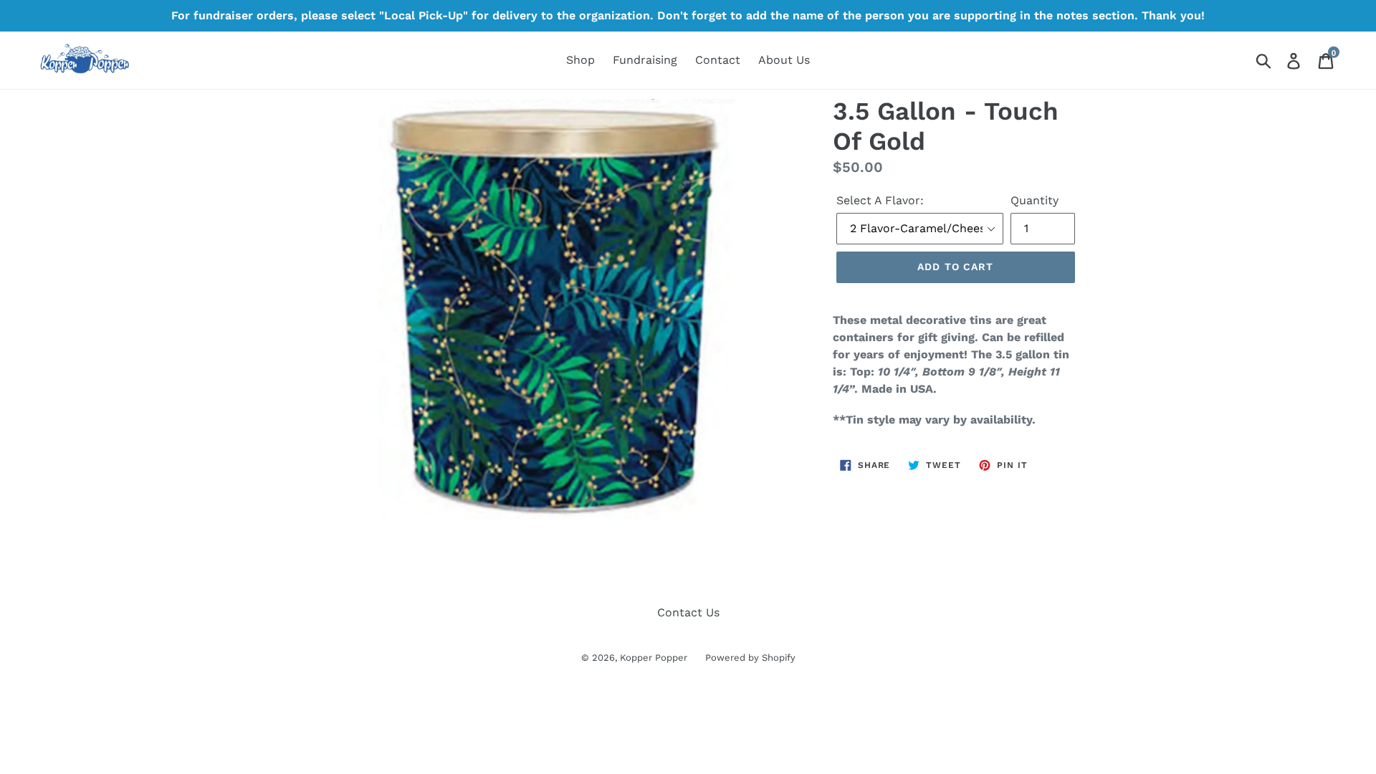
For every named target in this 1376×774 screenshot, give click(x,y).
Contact (717, 60)
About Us (784, 60)
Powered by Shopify (750, 657)
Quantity (1034, 200)
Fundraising (645, 60)
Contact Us (688, 612)
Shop (580, 60)
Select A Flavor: (880, 200)
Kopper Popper (653, 657)
